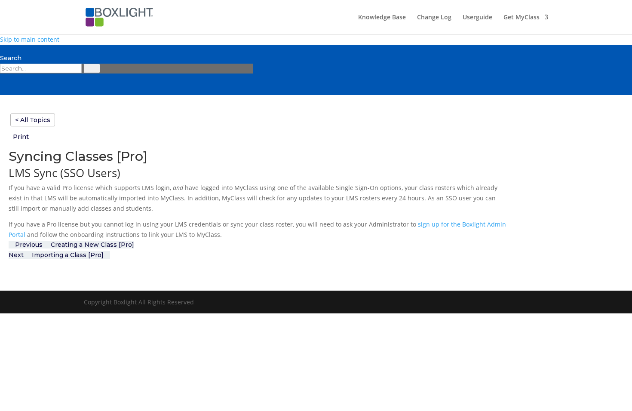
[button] (24, 137)
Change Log (434, 17)
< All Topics (32, 120)
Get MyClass (521, 17)
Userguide (477, 17)
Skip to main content (29, 39)
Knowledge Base (382, 17)
